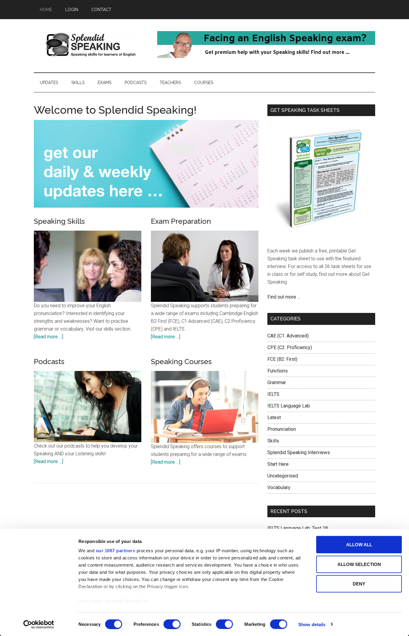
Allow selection (359, 564)
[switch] (172, 624)
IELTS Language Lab (288, 406)
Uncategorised (282, 476)
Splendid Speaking (91, 44)
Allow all (359, 544)
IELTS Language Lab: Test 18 (297, 528)
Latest (274, 417)
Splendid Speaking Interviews (298, 452)
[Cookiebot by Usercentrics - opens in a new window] (39, 624)
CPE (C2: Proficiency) (289, 347)
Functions (277, 371)
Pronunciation (281, 429)
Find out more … (283, 297)
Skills (273, 441)
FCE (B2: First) (282, 359)
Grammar (276, 382)
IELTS (273, 394)
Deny (359, 583)
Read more (46, 337)
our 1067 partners (115, 550)
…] (60, 337)
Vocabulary (278, 487)
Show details (311, 624)
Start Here (278, 464)
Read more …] (166, 337)
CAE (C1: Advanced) (288, 336)
